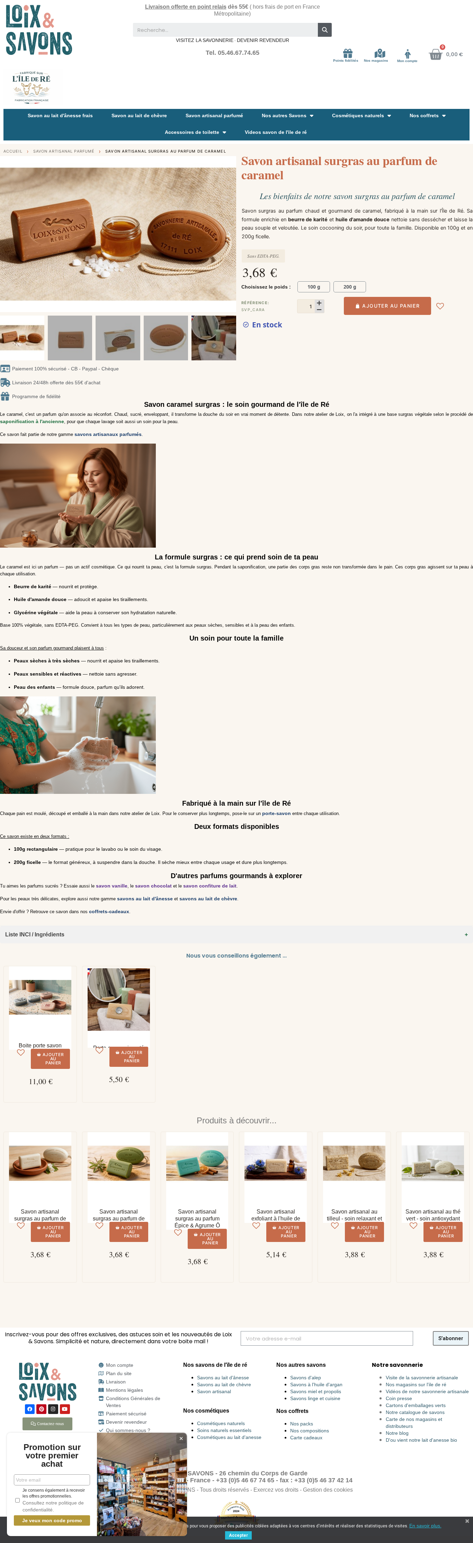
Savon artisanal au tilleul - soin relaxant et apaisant (354, 1218)
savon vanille (111, 886)
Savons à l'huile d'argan (316, 1384)
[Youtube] (65, 1409)
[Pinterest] (41, 1409)
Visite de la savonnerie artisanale (422, 1377)
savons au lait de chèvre (208, 898)
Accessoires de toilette (192, 132)
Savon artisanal (214, 1391)
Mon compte (407, 61)
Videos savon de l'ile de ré (276, 132)
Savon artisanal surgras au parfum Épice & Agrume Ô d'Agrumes (197, 1222)
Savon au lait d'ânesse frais (60, 115)
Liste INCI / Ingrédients (34, 934)
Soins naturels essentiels (224, 1430)
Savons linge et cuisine (315, 1398)
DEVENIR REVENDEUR (263, 40)
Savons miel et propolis (315, 1391)
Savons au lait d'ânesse (223, 1377)
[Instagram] (53, 1409)
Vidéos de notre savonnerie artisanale (427, 1391)
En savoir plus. (425, 1525)
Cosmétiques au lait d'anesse (229, 1437)
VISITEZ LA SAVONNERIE (204, 40)
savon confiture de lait (210, 886)
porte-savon (276, 813)
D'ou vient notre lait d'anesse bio (421, 1440)
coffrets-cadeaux (109, 911)
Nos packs (301, 1423)
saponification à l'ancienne (32, 421)
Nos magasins (376, 60)
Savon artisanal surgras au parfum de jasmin (40, 1218)
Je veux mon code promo (52, 1520)
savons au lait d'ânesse (145, 898)
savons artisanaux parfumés (108, 434)
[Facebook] (30, 1409)
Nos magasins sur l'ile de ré (416, 1384)
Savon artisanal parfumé (214, 115)
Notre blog (397, 1433)
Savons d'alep (305, 1377)
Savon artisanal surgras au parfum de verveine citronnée (119, 1218)
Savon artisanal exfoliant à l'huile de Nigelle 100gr (275, 1218)
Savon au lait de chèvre (139, 115)
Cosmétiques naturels (358, 115)
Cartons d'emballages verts (416, 1405)
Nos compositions (309, 1430)
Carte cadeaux (306, 1437)
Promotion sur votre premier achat (52, 1455)
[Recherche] (325, 30)
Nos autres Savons (284, 115)
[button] (6, 234)
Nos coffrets (424, 115)
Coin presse (399, 1398)
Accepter (238, 1535)
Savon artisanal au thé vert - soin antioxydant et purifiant (433, 1218)
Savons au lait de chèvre (224, 1384)
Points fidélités (345, 60)
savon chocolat (153, 886)
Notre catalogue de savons (415, 1412)
